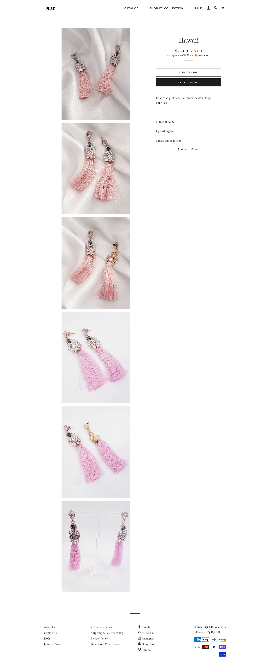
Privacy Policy (99, 638)
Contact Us (50, 633)
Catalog (132, 8)
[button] (188, 55)
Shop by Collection (167, 8)
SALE (198, 8)
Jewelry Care (52, 644)
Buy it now (189, 82)
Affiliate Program (102, 627)
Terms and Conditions (105, 644)
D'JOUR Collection (215, 627)
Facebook (148, 627)
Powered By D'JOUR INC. (211, 632)
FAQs (47, 638)
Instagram (148, 638)
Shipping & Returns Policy (107, 633)
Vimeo (146, 650)
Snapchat (148, 644)
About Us (49, 627)
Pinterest (148, 633)
